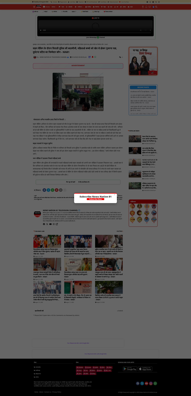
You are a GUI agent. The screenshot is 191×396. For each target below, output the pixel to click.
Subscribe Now (95, 199)
